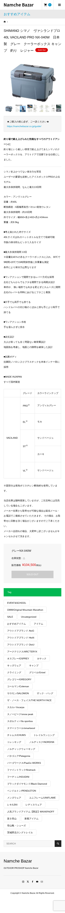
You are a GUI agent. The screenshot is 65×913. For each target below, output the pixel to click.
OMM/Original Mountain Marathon (25, 610)
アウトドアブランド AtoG (20, 630)
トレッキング (14, 742)
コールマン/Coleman (18, 686)
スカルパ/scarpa (15, 707)
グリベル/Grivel (37, 672)
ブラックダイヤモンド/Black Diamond (27, 783)
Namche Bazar (19, 4)
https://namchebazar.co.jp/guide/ (24, 126)
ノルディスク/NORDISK (41, 742)
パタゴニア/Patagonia (18, 756)
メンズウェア (14, 797)
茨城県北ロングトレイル (20, 832)
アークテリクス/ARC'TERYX (22, 651)
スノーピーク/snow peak (20, 714)
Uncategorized (28, 616)
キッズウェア (14, 665)
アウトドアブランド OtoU (20, 644)
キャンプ (33, 665)
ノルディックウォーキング (21, 749)
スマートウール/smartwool (21, 728)
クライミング (14, 672)
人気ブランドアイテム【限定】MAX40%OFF (30, 811)
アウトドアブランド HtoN (20, 637)
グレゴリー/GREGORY (19, 679)
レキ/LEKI (12, 804)
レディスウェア (34, 804)
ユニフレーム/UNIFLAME (42, 797)
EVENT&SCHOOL (16, 603)
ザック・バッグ (45, 693)
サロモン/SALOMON (18, 693)
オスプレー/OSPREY (18, 658)
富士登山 (11, 818)
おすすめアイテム (16, 623)
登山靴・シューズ (16, 825)
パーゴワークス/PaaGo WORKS (24, 763)
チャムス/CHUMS (16, 735)
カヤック (41, 658)
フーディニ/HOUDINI (18, 776)
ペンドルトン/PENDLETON (21, 790)
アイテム (38, 623)
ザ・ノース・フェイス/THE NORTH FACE (29, 700)
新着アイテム (31, 818)
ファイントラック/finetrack (21, 770)
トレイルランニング (44, 735)
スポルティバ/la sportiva (20, 721)
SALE (10, 616)
